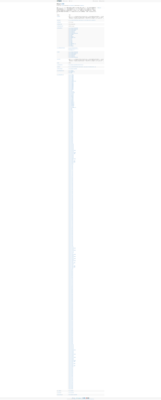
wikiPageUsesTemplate (61, 47)
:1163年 (71, 215)
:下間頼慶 (71, 85)
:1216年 (71, 282)
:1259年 (71, 314)
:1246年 (71, 306)
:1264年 (71, 316)
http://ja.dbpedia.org (71, 5)
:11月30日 (71, 263)
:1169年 (71, 219)
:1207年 (71, 276)
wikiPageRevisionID (60, 26)
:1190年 (71, 237)
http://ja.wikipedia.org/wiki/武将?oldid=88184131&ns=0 (76, 64)
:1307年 (71, 374)
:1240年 (71, 301)
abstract (58, 16)
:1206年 (71, 275)
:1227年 (71, 293)
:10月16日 (71, 148)
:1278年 (71, 327)
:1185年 (71, 233)
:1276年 (71, 325)
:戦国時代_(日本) (72, 37)
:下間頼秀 (71, 87)
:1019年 (71, 117)
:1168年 (71, 218)
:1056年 (71, 128)
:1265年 (71, 317)
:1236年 (71, 298)
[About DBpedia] (59, 1)
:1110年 (71, 169)
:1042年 (71, 126)
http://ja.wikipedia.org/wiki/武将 (73, 68)
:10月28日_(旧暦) (72, 158)
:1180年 (71, 228)
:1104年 (71, 165)
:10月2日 (71, 159)
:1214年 (71, 280)
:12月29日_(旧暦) (72, 360)
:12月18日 (71, 348)
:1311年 (71, 377)
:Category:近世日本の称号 (73, 33)
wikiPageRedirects (60, 70)
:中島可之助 (71, 91)
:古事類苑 (71, 34)
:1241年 (71, 302)
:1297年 (71, 342)
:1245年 (71, 305)
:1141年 (71, 194)
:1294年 (71, 339)
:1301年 (71, 367)
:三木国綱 (71, 75)
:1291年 (71, 336)
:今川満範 (71, 97)
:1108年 (71, 167)
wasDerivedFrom (60, 64)
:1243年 (71, 304)
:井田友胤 (71, 95)
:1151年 (71, 202)
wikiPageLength (59, 24)
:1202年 (71, 271)
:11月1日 (71, 253)
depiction (58, 66)
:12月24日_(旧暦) (72, 354)
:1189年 (71, 236)
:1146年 (71, 199)
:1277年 (71, 326)
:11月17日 (71, 251)
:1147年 (71, 200)
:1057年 (71, 129)
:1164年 (71, 216)
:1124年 (71, 179)
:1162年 (71, 214)
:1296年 (71, 341)
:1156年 (71, 208)
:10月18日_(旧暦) (72, 150)
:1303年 (71, 369)
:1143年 (71, 196)
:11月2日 (71, 261)
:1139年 (71, 192)
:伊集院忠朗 (71, 105)
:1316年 (71, 380)
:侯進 (70, 108)
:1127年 (71, 181)
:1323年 (71, 386)
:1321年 (71, 384)
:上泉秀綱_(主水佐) (72, 81)
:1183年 (71, 231)
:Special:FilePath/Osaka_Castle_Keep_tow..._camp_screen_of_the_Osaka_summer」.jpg (82, 66)
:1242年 (71, 303)
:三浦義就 (71, 76)
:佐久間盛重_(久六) (72, 107)
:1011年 (71, 114)
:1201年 (71, 270)
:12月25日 (71, 355)
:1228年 (71, 294)
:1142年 (71, 195)
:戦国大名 (71, 36)
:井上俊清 (71, 94)
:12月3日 (71, 362)
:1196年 (71, 242)
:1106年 (71, 166)
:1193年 (71, 239)
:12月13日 (71, 346)
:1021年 (71, 118)
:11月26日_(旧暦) (72, 256)
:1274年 (71, 323)
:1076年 (71, 133)
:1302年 (71, 368)
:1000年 (71, 110)
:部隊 (70, 42)
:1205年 (71, 274)
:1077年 (71, 134)
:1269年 (71, 319)
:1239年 (71, 300)
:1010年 (71, 113)
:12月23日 (71, 353)
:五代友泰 (71, 93)
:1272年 (71, 321)
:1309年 (71, 376)
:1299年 (71, 343)
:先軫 (70, 109)
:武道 (70, 40)
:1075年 (71, 132)
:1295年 (71, 340)
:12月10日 (71, 344)
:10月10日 (71, 144)
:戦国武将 (71, 70)
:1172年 (71, 221)
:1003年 (71, 111)
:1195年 (71, 241)
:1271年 (71, 320)
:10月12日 (71, 145)
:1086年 (71, 137)
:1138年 (71, 191)
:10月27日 (71, 156)
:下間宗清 (71, 82)
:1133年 (71, 187)
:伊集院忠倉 (71, 104)
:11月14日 (71, 249)
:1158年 (71, 210)
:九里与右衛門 (72, 92)
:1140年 (71, 193)
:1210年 (71, 278)
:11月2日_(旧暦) (72, 262)
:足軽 (70, 41)
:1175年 (71, 222)
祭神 (59, 390)
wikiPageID (59, 22)
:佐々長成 (71, 106)
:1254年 (71, 313)
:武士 (70, 39)
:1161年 (71, 213)
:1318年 (71, 382)
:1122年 (71, 177)
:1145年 (71, 198)
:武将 (71, 392)
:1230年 (71, 295)
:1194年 (71, 240)
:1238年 (71, 299)
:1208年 (71, 277)
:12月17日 (71, 347)
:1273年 (71, 322)
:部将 (70, 72)
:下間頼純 (71, 88)
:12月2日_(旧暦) (72, 361)
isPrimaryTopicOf (59, 68)
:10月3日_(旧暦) (72, 160)
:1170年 (71, 220)
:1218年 (71, 284)
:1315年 (71, 379)
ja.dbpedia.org (82, 5)
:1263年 (71, 315)
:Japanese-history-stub (73, 47)
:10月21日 (71, 154)
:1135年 (71, 189)
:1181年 (71, 229)
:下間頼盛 (71, 86)
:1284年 (71, 332)
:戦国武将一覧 (72, 71)
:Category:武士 (72, 31)
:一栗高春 (71, 74)
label (58, 62)
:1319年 (71, 383)
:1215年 (71, 281)
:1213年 (71, 279)
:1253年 (71, 312)
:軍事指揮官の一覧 (72, 43)
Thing (62, 5)
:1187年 (71, 235)
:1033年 (71, 123)
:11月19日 (71, 252)
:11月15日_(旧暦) (72, 250)
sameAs (59, 392)
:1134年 (71, 188)
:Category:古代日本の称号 (73, 29)
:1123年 (71, 178)
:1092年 (71, 139)
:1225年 (71, 291)
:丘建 (70, 90)
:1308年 (71, 375)
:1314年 (71, 378)
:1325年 (71, 387)
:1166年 (71, 217)
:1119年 (71, 175)
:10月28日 (71, 157)
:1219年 (71, 285)
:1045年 (71, 127)
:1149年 (71, 201)
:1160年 (71, 212)
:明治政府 (71, 45)
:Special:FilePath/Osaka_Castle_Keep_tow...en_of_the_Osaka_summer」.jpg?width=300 (82, 20)
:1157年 (71, 209)
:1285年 (71, 333)
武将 (62, 4)
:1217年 (71, 283)
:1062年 (71, 130)
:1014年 (71, 115)
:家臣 (70, 44)
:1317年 (71, 381)
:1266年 (71, 318)
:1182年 (71, 230)
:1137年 (71, 190)
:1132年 (71, 186)
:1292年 (71, 337)
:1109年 (71, 168)
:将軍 (70, 35)
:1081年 (71, 135)
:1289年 (71, 335)
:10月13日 (71, 146)
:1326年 (71, 388)
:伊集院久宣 (71, 103)
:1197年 (71, 243)
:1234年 (71, 296)
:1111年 (71, 170)
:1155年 (71, 207)
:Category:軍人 (72, 32)
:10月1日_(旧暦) (72, 153)
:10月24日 (71, 155)
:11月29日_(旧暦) (72, 260)
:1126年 (71, 180)
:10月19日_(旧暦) (72, 152)
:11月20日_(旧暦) (72, 254)
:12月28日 (71, 358)
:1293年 (71, 338)
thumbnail (58, 20)
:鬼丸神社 (71, 390)
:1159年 (71, 211)
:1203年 (71, 272)
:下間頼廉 (71, 84)
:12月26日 (71, 356)
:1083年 (71, 136)
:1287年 (71, 334)
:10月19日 (71, 151)
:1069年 (71, 131)
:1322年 (71, 385)
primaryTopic (60, 394)
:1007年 (71, 112)
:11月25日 (71, 255)
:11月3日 (71, 264)
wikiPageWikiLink (60, 74)
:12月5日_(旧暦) (72, 365)
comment (58, 59)
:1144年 (71, 197)
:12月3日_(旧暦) (72, 363)
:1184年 (71, 232)
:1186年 (71, 234)
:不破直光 (71, 89)
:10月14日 (71, 147)
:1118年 (71, 174)
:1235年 (71, 297)
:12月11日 (71, 345)
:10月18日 (71, 149)
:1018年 (71, 116)
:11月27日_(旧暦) (72, 258)
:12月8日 (71, 366)
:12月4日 (71, 364)
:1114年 (71, 173)
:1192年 (71, 238)
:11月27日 (71, 257)
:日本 (70, 38)
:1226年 (71, 292)
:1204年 (71, 273)
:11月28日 (71, 259)
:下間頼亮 (71, 83)
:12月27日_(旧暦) (72, 357)
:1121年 (71, 176)
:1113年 (71, 172)
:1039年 (71, 125)
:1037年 (71, 124)
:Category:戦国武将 (72, 30)
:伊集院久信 (71, 102)
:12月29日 (71, 359)
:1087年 (71, 138)
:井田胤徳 (71, 96)
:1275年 (71, 324)
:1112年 (71, 171)
